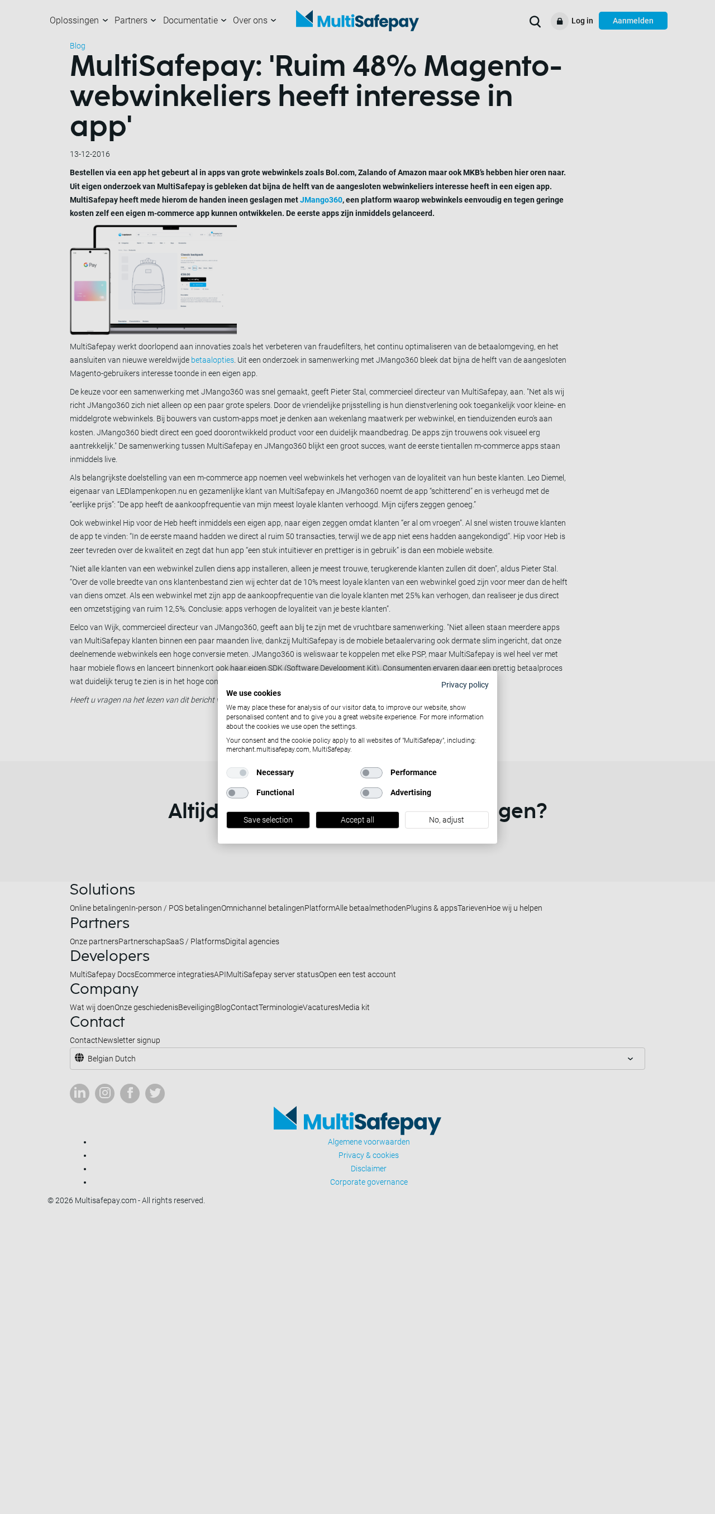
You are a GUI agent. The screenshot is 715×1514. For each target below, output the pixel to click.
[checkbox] (237, 772)
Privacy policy (465, 684)
